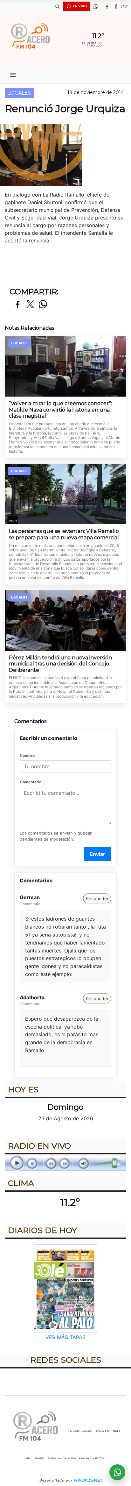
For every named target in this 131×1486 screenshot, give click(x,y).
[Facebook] (106, 6)
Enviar (97, 854)
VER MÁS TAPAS (65, 1337)
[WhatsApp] (95, 6)
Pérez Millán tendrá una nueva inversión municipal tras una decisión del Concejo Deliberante (60, 664)
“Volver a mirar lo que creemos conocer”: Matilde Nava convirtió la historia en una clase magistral (60, 409)
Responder (97, 898)
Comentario (30, 781)
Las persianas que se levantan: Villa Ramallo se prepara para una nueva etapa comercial (64, 534)
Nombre (27, 755)
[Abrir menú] (13, 74)
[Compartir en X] (30, 304)
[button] (57, 6)
